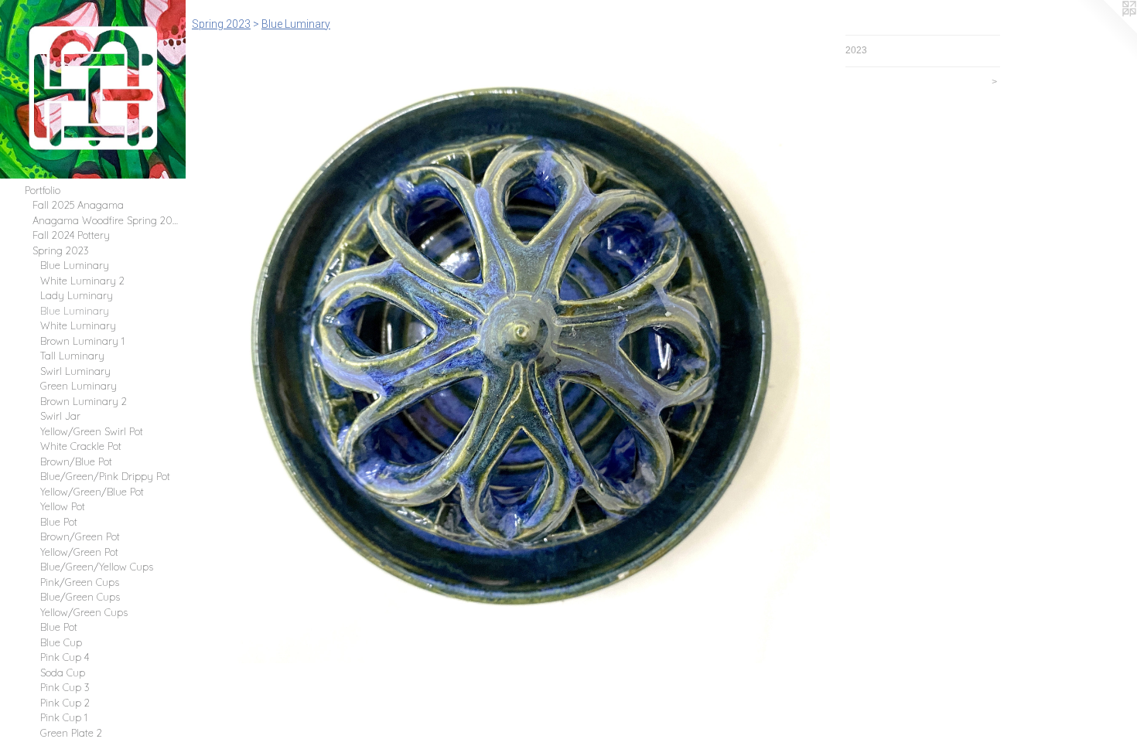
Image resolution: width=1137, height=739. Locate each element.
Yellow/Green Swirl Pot (91, 431)
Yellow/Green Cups (84, 612)
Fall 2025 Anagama (78, 205)
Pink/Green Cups (79, 582)
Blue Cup (61, 642)
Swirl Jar (60, 416)
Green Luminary (78, 386)
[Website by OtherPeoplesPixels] (1106, 31)
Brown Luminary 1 (82, 341)
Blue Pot (58, 522)
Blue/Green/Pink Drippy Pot (105, 476)
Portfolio (42, 190)
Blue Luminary (74, 265)
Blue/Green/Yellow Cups (96, 566)
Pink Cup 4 (64, 657)
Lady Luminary (76, 295)
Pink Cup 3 (65, 687)
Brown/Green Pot (80, 536)
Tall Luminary (72, 355)
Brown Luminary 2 (83, 401)
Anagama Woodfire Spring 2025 (105, 220)
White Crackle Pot (80, 446)
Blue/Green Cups (80, 597)
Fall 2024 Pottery (71, 235)
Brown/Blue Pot (76, 461)
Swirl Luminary (75, 371)
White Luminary (78, 325)
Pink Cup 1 (63, 717)
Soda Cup (62, 672)
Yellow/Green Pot (79, 552)
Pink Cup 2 (65, 702)
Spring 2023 (60, 250)
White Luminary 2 (82, 280)
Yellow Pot (62, 506)
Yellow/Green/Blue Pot (92, 491)
